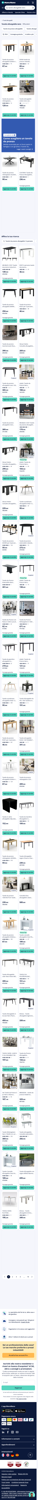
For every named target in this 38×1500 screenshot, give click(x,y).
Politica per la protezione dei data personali (16, 1480)
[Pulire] (33, 8)
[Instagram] (12, 1432)
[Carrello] (33, 2)
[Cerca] (6, 7)
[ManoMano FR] (3, 1455)
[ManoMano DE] (12, 1455)
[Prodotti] (3, 8)
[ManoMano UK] (7, 1455)
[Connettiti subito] (28, 2)
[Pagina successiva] (32, 1276)
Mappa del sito (23, 1474)
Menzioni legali (7, 1477)
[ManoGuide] (32, 1495)
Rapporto (23, 1485)
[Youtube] (17, 1432)
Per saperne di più (21, 1399)
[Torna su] (30, 1455)
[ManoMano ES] (17, 1455)
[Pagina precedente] (4, 1276)
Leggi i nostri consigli (24, 149)
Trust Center (6, 1482)
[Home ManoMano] (13, 2)
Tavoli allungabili (7, 20)
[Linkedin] (3, 1432)
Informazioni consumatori (10, 1485)
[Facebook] (7, 1432)
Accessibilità (6, 1488)
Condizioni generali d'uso (19, 1482)
